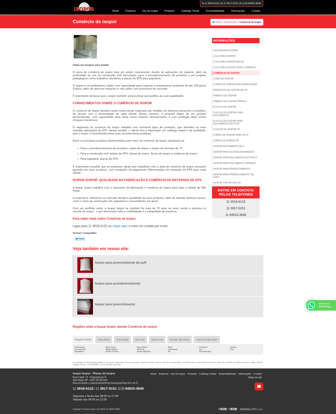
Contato (256, 10)
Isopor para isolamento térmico (234, 163)
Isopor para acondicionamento (233, 152)
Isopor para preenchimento (231, 168)
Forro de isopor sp (226, 140)
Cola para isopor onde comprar (234, 67)
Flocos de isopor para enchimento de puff (228, 122)
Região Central (83, 339)
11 (83, 388)
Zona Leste (157, 339)
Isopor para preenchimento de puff (233, 176)
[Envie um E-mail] (259, 386)
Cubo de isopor (223, 78)
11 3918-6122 (211, 3)
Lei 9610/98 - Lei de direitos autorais (103, 364)
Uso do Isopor (150, 10)
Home (115, 10)
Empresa (130, 10)
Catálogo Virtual (190, 10)
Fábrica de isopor (225, 95)
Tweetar (80, 238)
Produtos (169, 10)
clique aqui (120, 226)
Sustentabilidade (215, 10)
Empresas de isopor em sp (230, 90)
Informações (238, 10)
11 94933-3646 (251, 3)
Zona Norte (104, 339)
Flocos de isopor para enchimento (228, 114)
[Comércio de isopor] (85, 46)
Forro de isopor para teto (230, 135)
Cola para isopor (224, 56)
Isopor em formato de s (228, 146)
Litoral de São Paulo (207, 339)
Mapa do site (255, 377)
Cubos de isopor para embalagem (235, 84)
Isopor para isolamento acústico (235, 157)
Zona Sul (140, 339)
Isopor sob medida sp (227, 182)
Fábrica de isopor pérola (230, 101)
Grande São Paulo (179, 339)
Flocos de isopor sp (226, 129)
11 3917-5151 (230, 3)
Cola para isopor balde (228, 61)
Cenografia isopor (225, 50)
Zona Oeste (122, 339)
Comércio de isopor (226, 73)
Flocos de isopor (224, 107)
